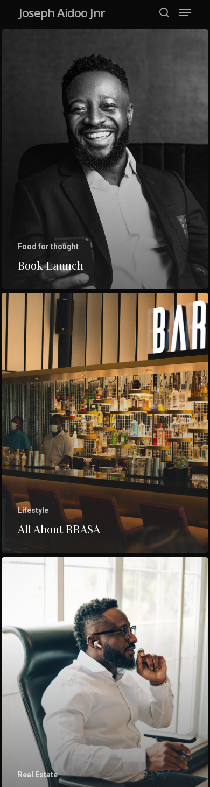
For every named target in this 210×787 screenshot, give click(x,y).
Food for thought (48, 246)
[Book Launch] (105, 159)
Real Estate (38, 774)
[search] (164, 12)
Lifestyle (33, 510)
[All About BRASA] (105, 422)
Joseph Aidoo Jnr (62, 12)
